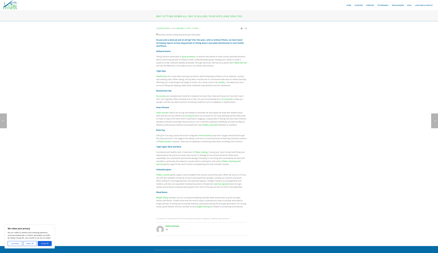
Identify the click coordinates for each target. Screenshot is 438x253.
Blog (409, 5)
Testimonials (382, 5)
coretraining (170, 218)
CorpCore (370, 5)
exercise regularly (221, 184)
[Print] (241, 28)
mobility (221, 82)
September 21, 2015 (183, 28)
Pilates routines (163, 175)
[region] (30, 236)
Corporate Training (182, 218)
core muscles (226, 99)
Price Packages (398, 5)
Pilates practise (164, 141)
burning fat (189, 115)
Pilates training (201, 152)
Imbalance (225, 218)
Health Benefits (216, 218)
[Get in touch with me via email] (167, 230)
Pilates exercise (240, 62)
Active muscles (204, 135)
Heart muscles (162, 112)
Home (349, 5)
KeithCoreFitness (164, 28)
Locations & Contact (424, 5)
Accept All (44, 243)
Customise (15, 243)
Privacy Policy (227, 250)
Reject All (30, 243)
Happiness (206, 218)
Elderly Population (195, 218)
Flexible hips (161, 76)
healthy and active (210, 125)
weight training (203, 206)
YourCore (359, 5)
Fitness (195, 28)
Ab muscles (161, 96)
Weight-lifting (162, 197)
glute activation (188, 56)
